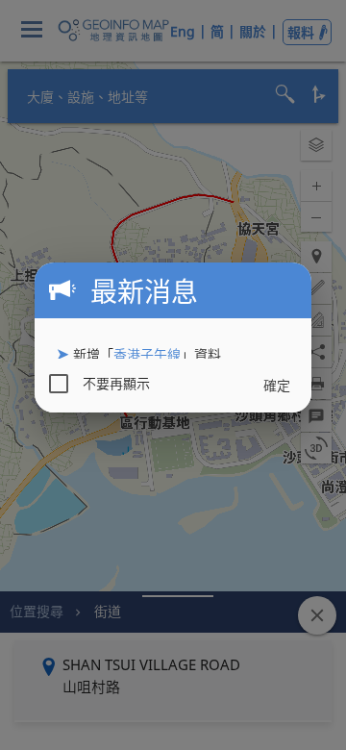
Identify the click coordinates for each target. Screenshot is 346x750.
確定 (276, 385)
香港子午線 (147, 354)
